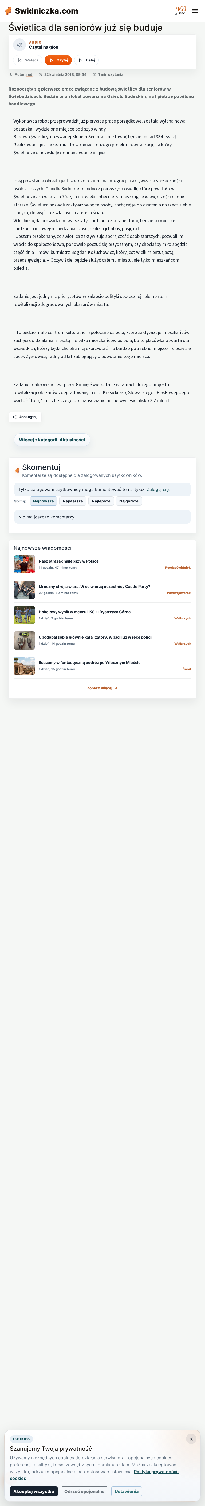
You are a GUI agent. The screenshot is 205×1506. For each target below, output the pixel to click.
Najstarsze (73, 501)
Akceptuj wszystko (33, 1491)
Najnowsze (43, 501)
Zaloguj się (158, 489)
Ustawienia (127, 1491)
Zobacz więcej (102, 688)
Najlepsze (101, 501)
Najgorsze (129, 501)
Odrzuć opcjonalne (84, 1491)
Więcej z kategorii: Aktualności (52, 439)
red (29, 74)
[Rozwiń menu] (195, 11)
